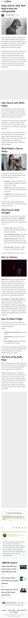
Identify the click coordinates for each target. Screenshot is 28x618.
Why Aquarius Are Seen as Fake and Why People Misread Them (9, 592)
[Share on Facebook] (13, 528)
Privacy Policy (11, 610)
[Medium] (5, 539)
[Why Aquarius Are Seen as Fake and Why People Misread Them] (23, 590)
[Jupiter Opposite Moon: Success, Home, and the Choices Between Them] (23, 567)
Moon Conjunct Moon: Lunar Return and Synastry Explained (9, 580)
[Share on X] (16, 528)
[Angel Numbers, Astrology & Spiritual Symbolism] (8, 1)
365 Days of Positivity (11, 603)
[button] (2, 1)
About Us (4, 610)
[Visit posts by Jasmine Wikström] (2, 15)
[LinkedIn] (3, 539)
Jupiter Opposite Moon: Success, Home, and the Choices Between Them (9, 569)
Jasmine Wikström (10, 14)
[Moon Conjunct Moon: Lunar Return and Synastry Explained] (23, 579)
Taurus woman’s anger (17, 299)
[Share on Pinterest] (19, 528)
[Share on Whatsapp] (22, 528)
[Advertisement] (14, 84)
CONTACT (15, 612)
